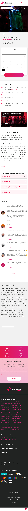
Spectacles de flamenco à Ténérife (11, 420)
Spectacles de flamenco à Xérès (10, 414)
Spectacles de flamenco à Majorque (11, 422)
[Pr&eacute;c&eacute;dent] (4, 49)
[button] (22, 2)
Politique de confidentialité (14, 497)
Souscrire (14, 378)
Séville (4, 34)
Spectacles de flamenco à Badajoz (11, 424)
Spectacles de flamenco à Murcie (10, 429)
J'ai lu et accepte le (12, 373)
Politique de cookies (14, 499)
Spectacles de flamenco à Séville (10, 402)
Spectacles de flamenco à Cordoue (11, 409)
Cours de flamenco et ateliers (9, 441)
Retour (14, 502)
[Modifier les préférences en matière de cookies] (26, 509)
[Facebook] (13, 463)
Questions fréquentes (9, 448)
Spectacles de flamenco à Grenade (11, 407)
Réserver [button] (14, 74)
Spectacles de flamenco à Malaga (10, 411)
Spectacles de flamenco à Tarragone (11, 425)
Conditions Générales (14, 495)
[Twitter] (9, 463)
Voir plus (14, 273)
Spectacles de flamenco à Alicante (11, 416)
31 (3, 70)
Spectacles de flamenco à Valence (10, 413)
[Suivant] (24, 49)
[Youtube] (17, 463)
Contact (4, 453)
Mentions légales (14, 492)
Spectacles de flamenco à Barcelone (11, 405)
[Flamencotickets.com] (6, 2)
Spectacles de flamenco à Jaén (10, 427)
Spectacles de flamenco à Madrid (10, 403)
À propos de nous (7, 444)
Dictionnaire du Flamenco (8, 437)
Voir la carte (14, 89)
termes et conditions (15, 373)
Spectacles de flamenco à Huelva (10, 418)
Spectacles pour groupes (8, 439)
